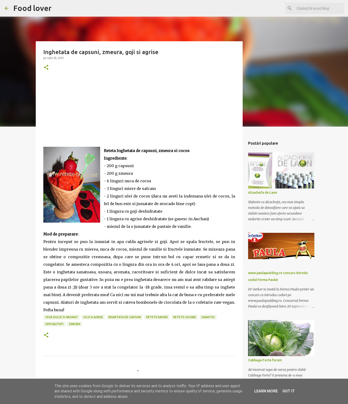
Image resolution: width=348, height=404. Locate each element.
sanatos (208, 317)
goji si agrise (93, 317)
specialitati (54, 324)
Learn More (266, 391)
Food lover (32, 8)
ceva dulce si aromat (61, 317)
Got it (288, 391)
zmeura (74, 324)
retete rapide (157, 317)
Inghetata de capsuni (124, 317)
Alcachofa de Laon (262, 192)
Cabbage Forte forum (265, 360)
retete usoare (184, 317)
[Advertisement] (139, 113)
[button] (46, 67)
